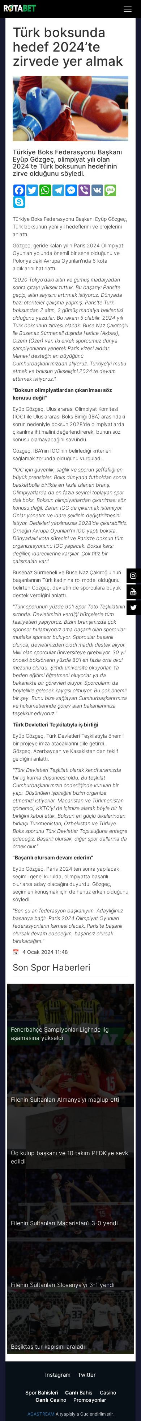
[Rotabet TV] (20, 8)
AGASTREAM (41, 1414)
